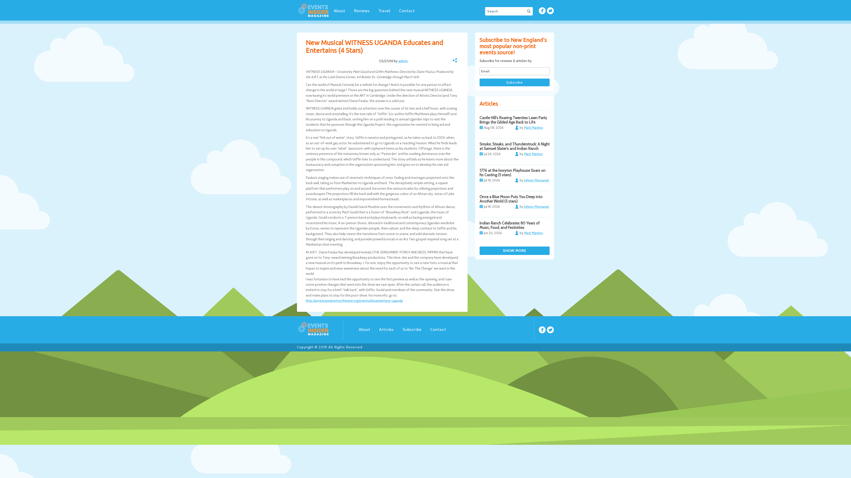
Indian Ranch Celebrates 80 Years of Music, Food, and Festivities (510, 225)
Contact (407, 10)
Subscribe (412, 329)
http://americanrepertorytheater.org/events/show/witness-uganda (354, 301)
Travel (384, 10)
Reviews (362, 10)
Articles (386, 329)
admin (403, 61)
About (339, 10)
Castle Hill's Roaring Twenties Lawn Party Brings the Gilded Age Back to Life (513, 120)
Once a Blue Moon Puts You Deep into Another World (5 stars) (511, 199)
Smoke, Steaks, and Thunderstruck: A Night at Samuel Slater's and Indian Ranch (515, 146)
